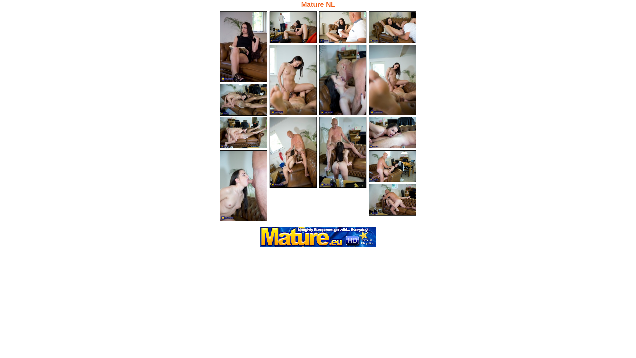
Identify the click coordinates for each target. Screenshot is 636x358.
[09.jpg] (243, 133)
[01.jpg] (243, 46)
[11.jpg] (342, 152)
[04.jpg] (392, 27)
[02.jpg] (293, 27)
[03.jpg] (342, 27)
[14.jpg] (392, 166)
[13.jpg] (243, 185)
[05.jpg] (293, 80)
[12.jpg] (392, 133)
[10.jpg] (293, 152)
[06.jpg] (342, 80)
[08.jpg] (243, 100)
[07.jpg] (392, 80)
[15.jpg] (392, 200)
